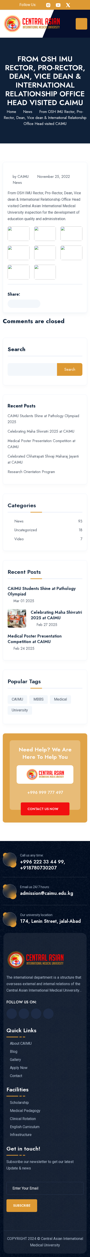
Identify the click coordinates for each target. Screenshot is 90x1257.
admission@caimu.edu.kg (46, 893)
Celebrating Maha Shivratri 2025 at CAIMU (41, 431)
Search (16, 349)
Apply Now (18, 1068)
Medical (60, 699)
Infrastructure (21, 1135)
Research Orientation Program (31, 471)
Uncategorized (25, 530)
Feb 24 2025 (23, 648)
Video (19, 539)
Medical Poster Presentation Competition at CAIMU (35, 639)
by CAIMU (21, 176)
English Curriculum (24, 1127)
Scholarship (19, 1103)
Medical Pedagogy (25, 1111)
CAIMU (17, 699)
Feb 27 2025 (46, 624)
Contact (16, 1076)
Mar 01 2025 (23, 601)
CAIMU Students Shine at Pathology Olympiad (42, 591)
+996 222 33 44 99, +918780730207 (42, 865)
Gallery (15, 1060)
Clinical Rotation (23, 1119)
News (27, 111)
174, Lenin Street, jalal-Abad (50, 921)
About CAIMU (21, 1043)
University (20, 710)
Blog (13, 1052)
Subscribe (21, 1205)
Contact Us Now (43, 809)
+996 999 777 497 (45, 792)
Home (11, 111)
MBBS (38, 699)
